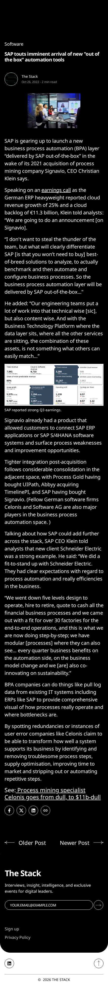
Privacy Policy (17, 937)
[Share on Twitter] (21, 810)
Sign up (12, 929)
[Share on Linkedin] (33, 810)
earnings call (56, 190)
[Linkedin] (9, 963)
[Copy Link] (45, 810)
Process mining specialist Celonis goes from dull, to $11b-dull (53, 793)
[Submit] (98, 905)
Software (14, 44)
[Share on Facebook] (9, 810)
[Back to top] (98, 963)
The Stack (30, 76)
